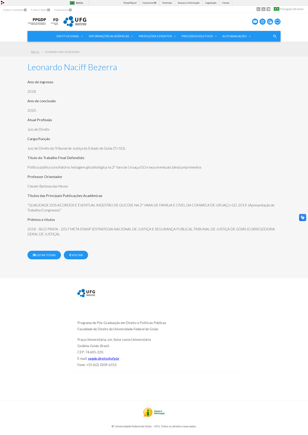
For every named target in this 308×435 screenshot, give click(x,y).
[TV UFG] (277, 22)
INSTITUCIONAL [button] (68, 36)
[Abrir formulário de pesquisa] (275, 36)
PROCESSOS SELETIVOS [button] (197, 36)
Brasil (79, 2)
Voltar (77, 255)
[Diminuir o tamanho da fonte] (263, 9)
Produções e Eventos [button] (155, 36)
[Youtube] (255, 22)
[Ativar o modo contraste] (268, 9)
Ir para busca (61, 9)
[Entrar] (2, 3)
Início (35, 51)
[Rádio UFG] (270, 22)
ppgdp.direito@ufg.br (103, 358)
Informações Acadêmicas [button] (109, 36)
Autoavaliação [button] (234, 36)
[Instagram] (263, 22)
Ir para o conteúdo (13, 9)
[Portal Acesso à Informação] (154, 416)
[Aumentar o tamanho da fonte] (258, 9)
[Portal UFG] (74, 26)
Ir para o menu (39, 9)
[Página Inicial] (37, 24)
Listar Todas (46, 255)
